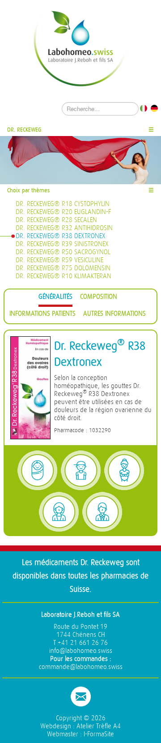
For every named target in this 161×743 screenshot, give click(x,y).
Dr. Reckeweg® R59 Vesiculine (59, 260)
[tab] (55, 298)
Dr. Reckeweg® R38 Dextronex (61, 236)
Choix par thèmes (28, 190)
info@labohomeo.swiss (80, 651)
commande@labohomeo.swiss (81, 667)
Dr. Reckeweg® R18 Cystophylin (63, 204)
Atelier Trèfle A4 (98, 726)
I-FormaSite (99, 734)
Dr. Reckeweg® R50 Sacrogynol (63, 252)
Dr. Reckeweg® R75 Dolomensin (63, 268)
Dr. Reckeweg (24, 129)
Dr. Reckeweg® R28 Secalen (56, 220)
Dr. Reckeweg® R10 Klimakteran (63, 276)
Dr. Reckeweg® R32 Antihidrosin (64, 228)
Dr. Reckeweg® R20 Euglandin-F (63, 212)
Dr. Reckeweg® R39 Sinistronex (62, 244)
